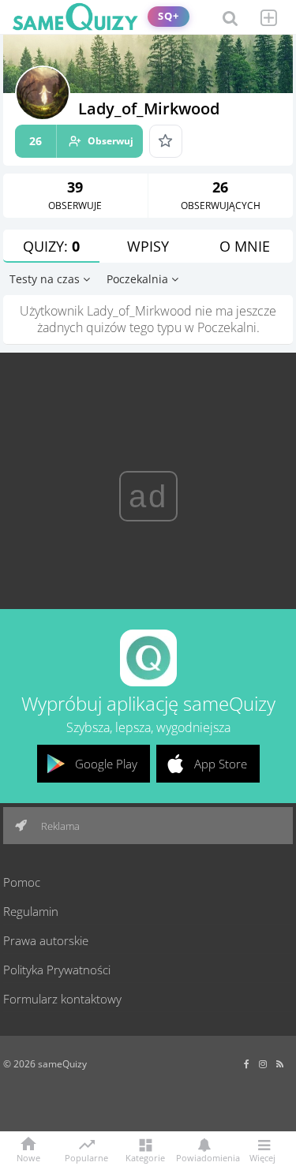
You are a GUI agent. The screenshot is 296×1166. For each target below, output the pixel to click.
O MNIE (244, 246)
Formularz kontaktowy (62, 999)
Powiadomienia (204, 1157)
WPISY (148, 246)
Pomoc (21, 882)
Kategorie (145, 1157)
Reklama (59, 826)
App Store (220, 764)
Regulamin (30, 911)
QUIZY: (51, 246)
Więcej (262, 1157)
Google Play (106, 764)
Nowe (28, 1157)
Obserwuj (81, 140)
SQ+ (168, 16)
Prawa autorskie (45, 940)
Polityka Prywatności (57, 969)
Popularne (86, 1156)
